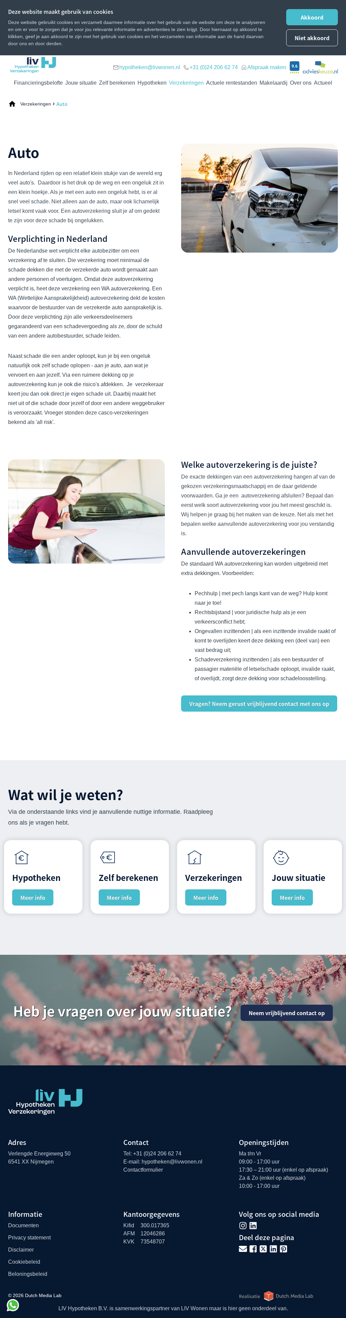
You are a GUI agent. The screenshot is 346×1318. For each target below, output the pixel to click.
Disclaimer (21, 1250)
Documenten (23, 1225)
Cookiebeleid (24, 1262)
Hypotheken (152, 83)
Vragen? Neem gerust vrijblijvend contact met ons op (259, 703)
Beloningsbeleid (27, 1274)
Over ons (301, 83)
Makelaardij (274, 83)
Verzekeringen (186, 83)
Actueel (323, 83)
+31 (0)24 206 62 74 (214, 67)
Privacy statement (29, 1237)
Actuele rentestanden (231, 83)
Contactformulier (143, 1170)
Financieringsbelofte (38, 83)
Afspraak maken (266, 67)
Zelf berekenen (117, 83)
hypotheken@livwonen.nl (149, 67)
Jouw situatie (81, 83)
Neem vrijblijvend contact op (287, 1013)
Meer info (32, 897)
